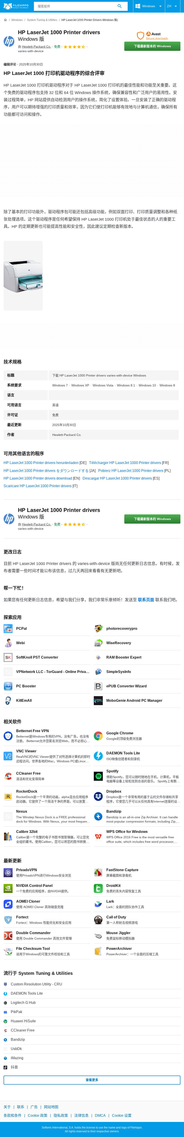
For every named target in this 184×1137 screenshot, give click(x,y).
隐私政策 (61, 1115)
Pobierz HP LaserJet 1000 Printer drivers (130, 471)
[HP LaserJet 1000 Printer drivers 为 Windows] (9, 41)
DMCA (100, 1115)
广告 (34, 1107)
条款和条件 (13, 1115)
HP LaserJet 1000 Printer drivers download (38, 478)
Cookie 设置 (121, 1115)
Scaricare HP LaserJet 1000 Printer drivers (38, 486)
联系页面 (146, 600)
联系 (20, 1107)
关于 (7, 1107)
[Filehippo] (16, 6)
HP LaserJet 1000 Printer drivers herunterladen (41, 463)
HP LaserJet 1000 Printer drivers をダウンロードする (46, 471)
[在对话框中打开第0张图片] (23, 276)
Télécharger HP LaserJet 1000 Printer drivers (125, 463)
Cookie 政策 (37, 1115)
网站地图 (51, 1107)
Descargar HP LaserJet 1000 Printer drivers (117, 478)
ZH (169, 6)
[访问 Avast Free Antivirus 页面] (152, 36)
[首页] (5, 20)
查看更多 (92, 1080)
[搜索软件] (119, 6)
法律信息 (81, 1115)
